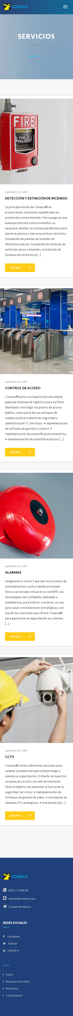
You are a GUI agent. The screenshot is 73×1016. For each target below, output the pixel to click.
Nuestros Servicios (18, 981)
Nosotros (12, 988)
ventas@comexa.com (21, 898)
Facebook (13, 936)
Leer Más (15, 267)
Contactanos (14, 995)
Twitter (12, 943)
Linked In (13, 950)
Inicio (37, 44)
